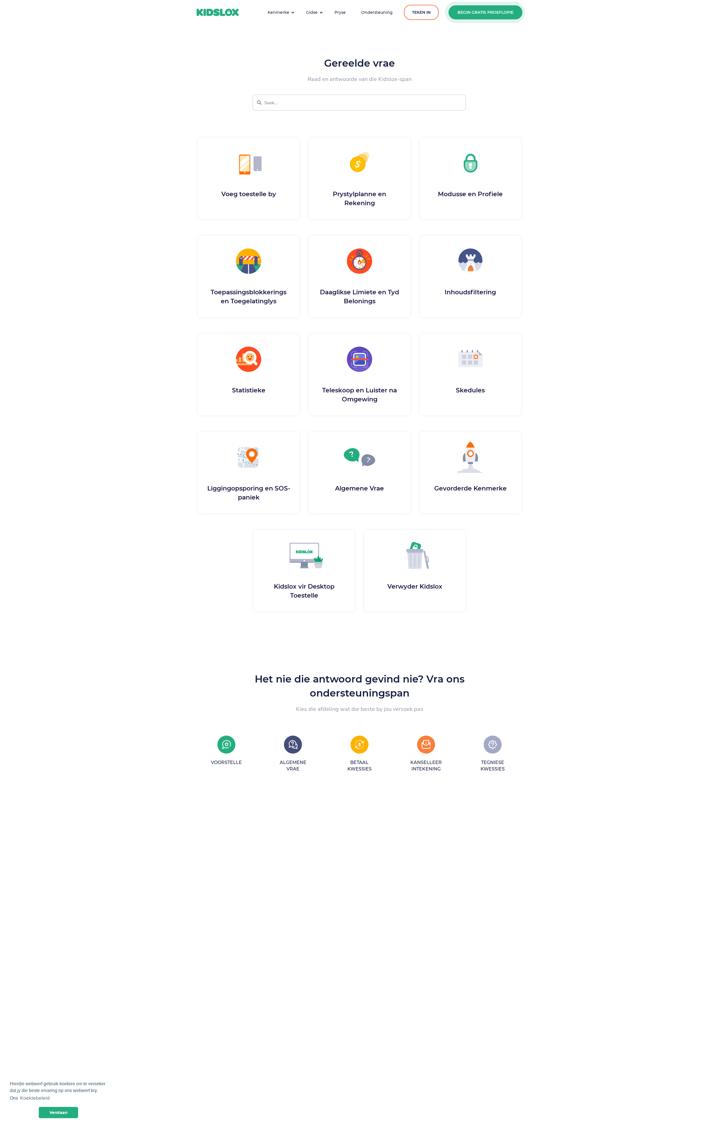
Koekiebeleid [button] (35, 1098)
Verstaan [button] (58, 1112)
